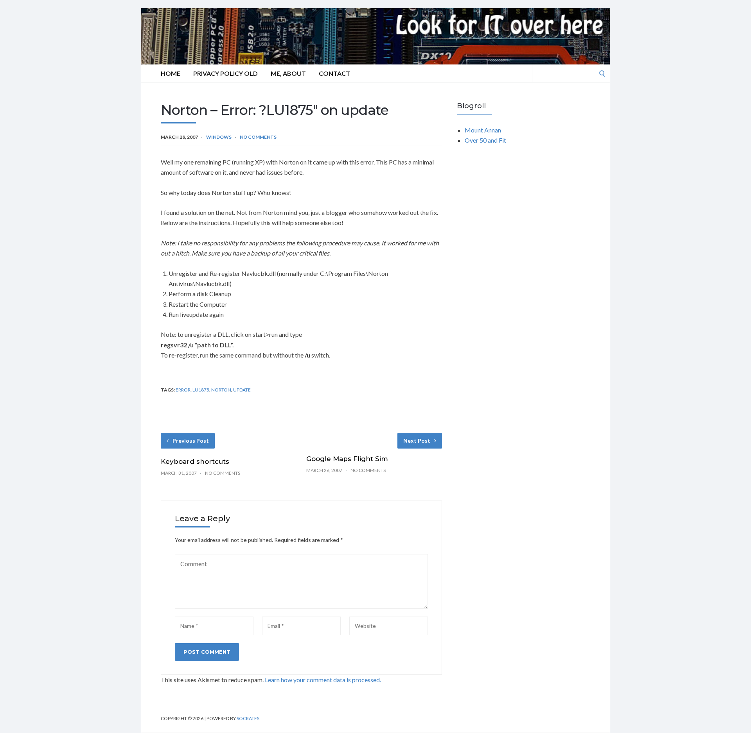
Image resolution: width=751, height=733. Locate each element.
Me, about (288, 73)
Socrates (248, 718)
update (242, 390)
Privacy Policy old (225, 73)
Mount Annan (483, 130)
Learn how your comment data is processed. (323, 679)
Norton (221, 390)
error (183, 390)
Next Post (416, 440)
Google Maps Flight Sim (347, 459)
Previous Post (190, 440)
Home (170, 73)
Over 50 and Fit (485, 140)
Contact (334, 73)
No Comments (258, 137)
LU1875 (200, 390)
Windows (219, 137)
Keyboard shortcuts (195, 461)
